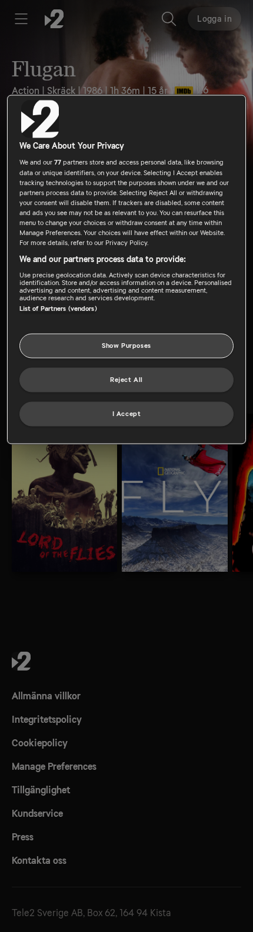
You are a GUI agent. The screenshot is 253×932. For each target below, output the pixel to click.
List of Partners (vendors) (58, 308)
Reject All (126, 379)
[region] (126, 269)
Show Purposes (126, 346)
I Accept (126, 413)
